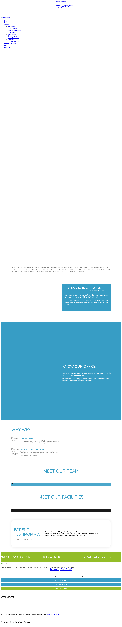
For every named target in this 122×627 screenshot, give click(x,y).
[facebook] (62, 10)
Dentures (11, 40)
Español (64, 2)
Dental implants (13, 38)
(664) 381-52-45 (63, 7)
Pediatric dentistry (14, 30)
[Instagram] (62, 14)
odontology (12, 27)
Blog (5, 45)
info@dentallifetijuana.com (63, 5)
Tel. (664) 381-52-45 (61, 569)
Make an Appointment (61, 580)
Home (6, 21)
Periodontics (12, 32)
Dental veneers (13, 41)
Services (7, 25)
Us (5, 23)
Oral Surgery (12, 36)
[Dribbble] (62, 12)
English (57, 2)
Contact (7, 47)
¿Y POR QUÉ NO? (52, 615)
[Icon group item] (112, 617)
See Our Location (61, 589)
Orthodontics (12, 28)
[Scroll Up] (1, 625)
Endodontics (12, 34)
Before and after (10, 43)
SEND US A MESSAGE (61, 584)
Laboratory (7, 612)
